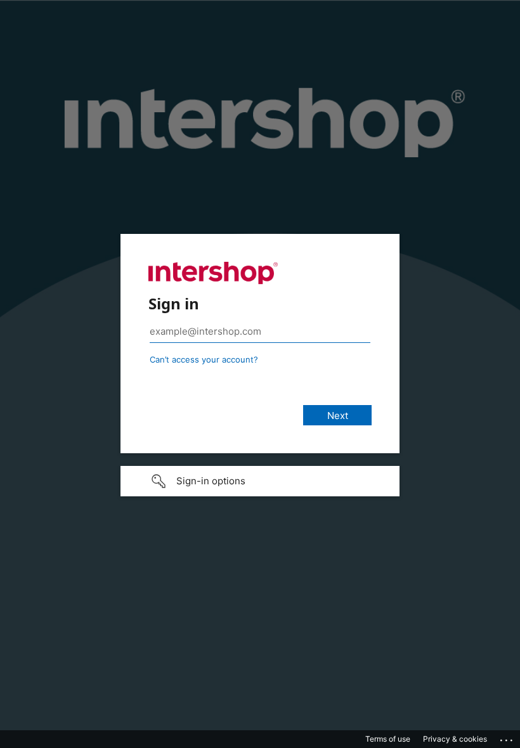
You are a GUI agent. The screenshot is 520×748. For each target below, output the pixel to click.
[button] (260, 481)
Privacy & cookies (455, 739)
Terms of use (387, 739)
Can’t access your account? (204, 359)
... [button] (507, 737)
